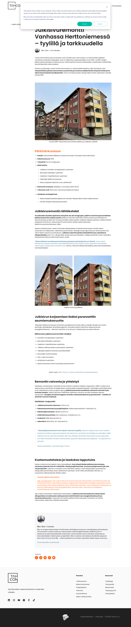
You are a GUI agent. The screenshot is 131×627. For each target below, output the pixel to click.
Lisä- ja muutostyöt (44, 481)
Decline (100, 24)
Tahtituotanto (81, 581)
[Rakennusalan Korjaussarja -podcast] (24, 600)
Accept (84, 24)
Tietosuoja (99, 617)
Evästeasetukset (86, 617)
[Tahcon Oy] (9, 600)
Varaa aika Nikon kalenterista (48, 542)
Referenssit (109, 587)
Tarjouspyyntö (110, 590)
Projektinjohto (81, 587)
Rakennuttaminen (83, 584)
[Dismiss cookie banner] (107, 7)
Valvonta (79, 590)
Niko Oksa (44, 50)
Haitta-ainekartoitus (83, 597)
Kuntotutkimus (81, 593)
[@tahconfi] (14, 600)
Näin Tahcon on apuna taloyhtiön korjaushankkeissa (77, 372)
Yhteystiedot (117, 6)
